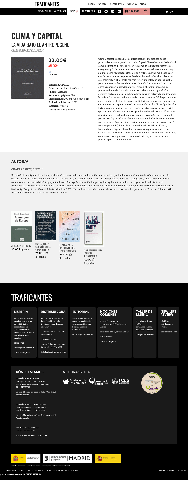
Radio (72, 11)
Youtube (119, 11)
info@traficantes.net (25, 431)
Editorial (102, 4)
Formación (132, 4)
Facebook (99, 11)
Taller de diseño (144, 313)
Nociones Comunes (109, 313)
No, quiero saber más (32, 474)
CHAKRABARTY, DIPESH (27, 50)
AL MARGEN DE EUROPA (21, 246)
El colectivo (88, 11)
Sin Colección (77, 88)
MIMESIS (64, 84)
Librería (21, 312)
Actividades (60, 11)
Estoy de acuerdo (166, 470)
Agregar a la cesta (47, 253)
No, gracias (181, 470)
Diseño (143, 4)
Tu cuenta (134, 11)
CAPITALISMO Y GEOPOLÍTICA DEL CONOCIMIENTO (43, 246)
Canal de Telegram (22, 353)
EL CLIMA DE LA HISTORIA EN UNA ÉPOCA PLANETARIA (67, 248)
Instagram (112, 11)
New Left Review (168, 313)
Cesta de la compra (145, 11)
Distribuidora (117, 4)
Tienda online (44, 11)
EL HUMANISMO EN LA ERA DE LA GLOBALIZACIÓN (93, 253)
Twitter (106, 11)
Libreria (91, 4)
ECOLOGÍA (63, 106)
